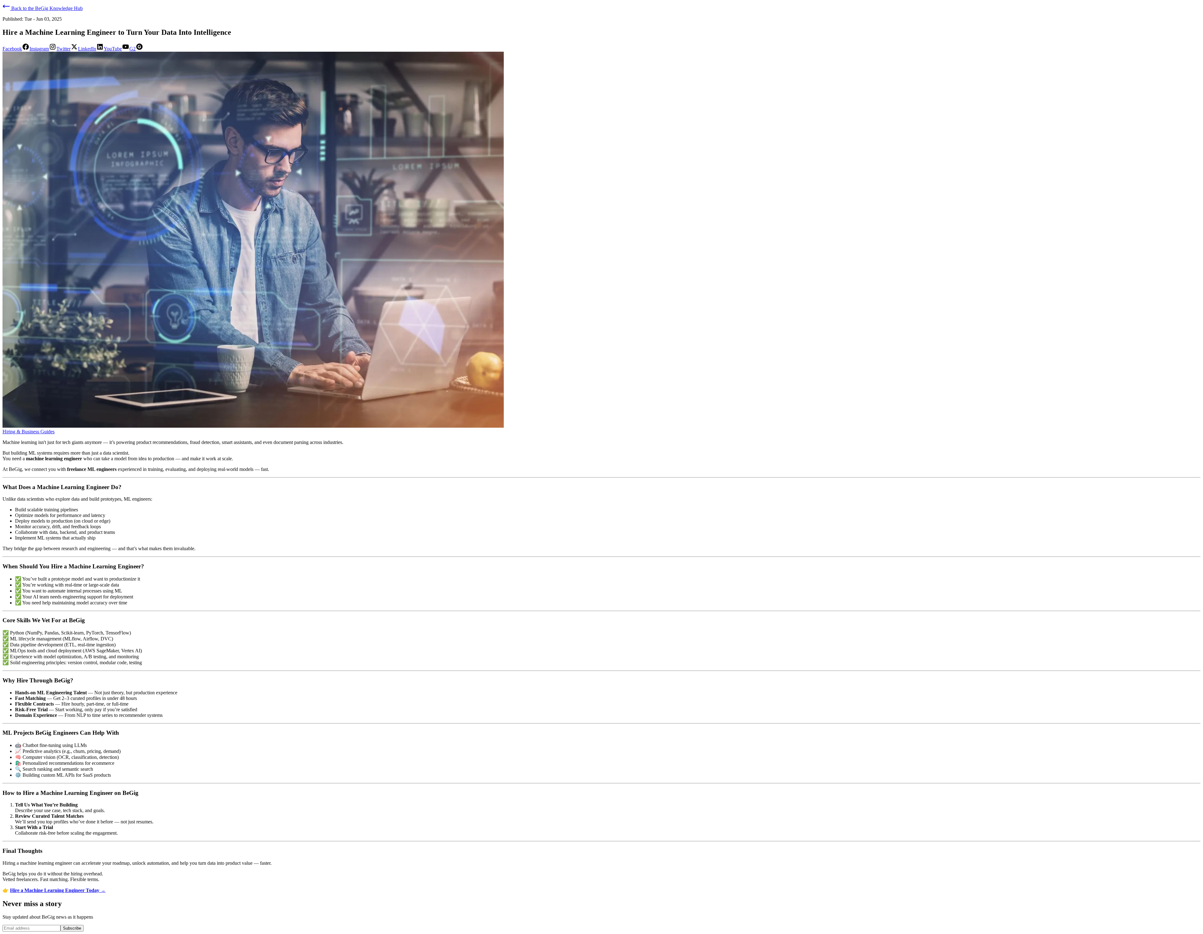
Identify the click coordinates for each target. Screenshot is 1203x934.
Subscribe (72, 928)
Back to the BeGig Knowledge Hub (46, 8)
